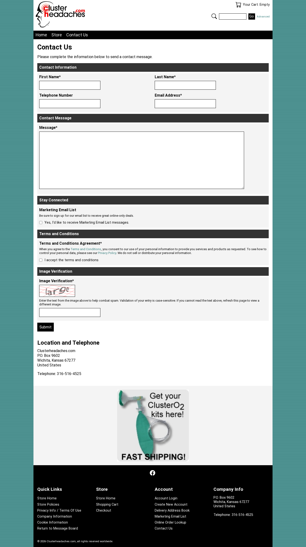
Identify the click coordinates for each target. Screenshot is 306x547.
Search (214, 16)
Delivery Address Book (172, 510)
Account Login (166, 498)
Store (56, 34)
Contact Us (77, 34)
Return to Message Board (57, 528)
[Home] (94, 14)
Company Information (54, 516)
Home (41, 34)
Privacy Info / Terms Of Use (59, 510)
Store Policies (48, 505)
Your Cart (238, 5)
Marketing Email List (170, 516)
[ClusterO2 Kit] (153, 425)
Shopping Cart (107, 505)
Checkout (103, 510)
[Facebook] (152, 473)
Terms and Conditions (86, 249)
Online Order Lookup (170, 522)
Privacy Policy (107, 253)
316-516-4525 (242, 515)
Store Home (47, 498)
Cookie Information (52, 522)
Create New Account (171, 505)
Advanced (263, 16)
